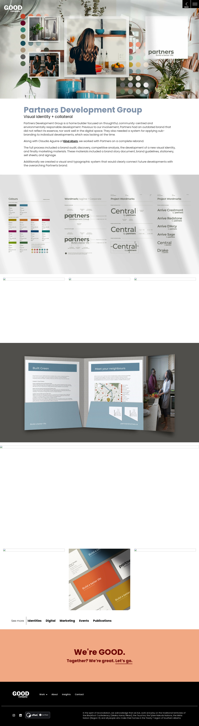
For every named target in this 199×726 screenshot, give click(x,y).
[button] (195, 4)
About (54, 694)
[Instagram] (14, 715)
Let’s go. (123, 661)
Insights (66, 694)
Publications (102, 621)
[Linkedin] (20, 715)
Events (84, 621)
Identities (35, 621)
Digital (51, 621)
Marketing (67, 621)
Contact (79, 694)
